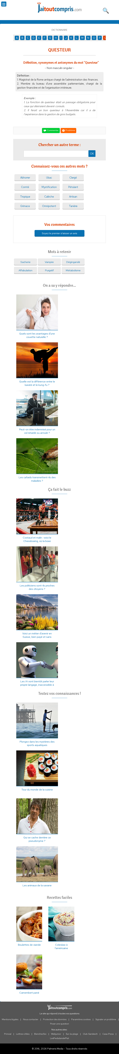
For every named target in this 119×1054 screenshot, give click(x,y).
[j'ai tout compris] (59, 7)
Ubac (49, 177)
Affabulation (25, 270)
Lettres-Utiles (22, 1034)
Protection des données (54, 1019)
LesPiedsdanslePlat (59, 1038)
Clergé (73, 177)
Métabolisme (73, 270)
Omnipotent (49, 206)
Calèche (49, 196)
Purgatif (49, 270)
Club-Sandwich (90, 1034)
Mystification (49, 187)
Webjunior (56, 1034)
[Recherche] (106, 10)
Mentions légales (10, 1019)
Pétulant (73, 187)
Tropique (25, 196)
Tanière (73, 206)
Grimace (25, 206)
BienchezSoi (40, 1034)
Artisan (73, 196)
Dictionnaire (59, 30)
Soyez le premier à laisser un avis (59, 233)
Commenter (52, 130)
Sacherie (25, 262)
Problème (70, 130)
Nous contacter (30, 1019)
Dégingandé (73, 262)
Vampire (49, 262)
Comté (25, 187)
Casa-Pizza (108, 1034)
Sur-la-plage (72, 1034)
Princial (7, 1034)
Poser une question (59, 1023)
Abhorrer (25, 177)
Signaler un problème (105, 1019)
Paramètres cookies (81, 1019)
